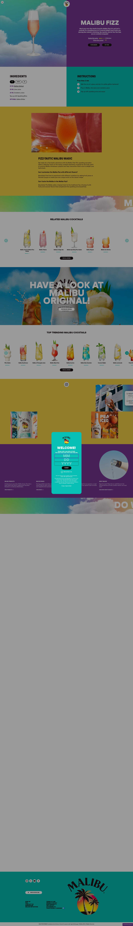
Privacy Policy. (59, 479)
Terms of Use (75, 478)
